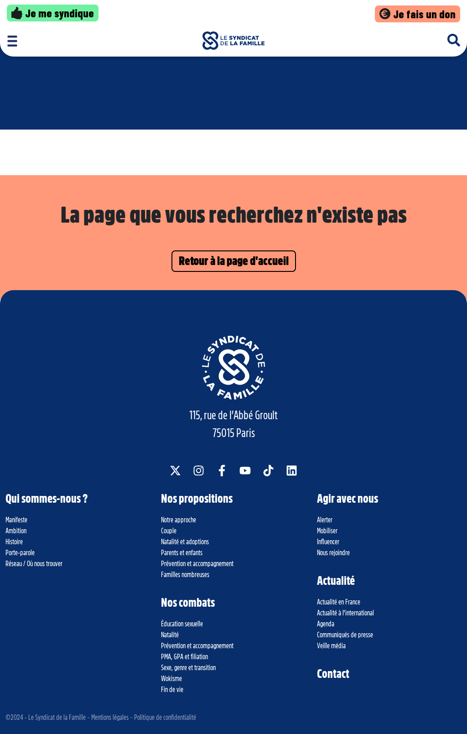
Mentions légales (110, 717)
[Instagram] (198, 470)
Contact (333, 674)
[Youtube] (245, 470)
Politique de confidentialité (165, 717)
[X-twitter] (175, 470)
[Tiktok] (268, 470)
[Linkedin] (291, 470)
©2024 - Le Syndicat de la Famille (45, 717)
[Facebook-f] (222, 470)
